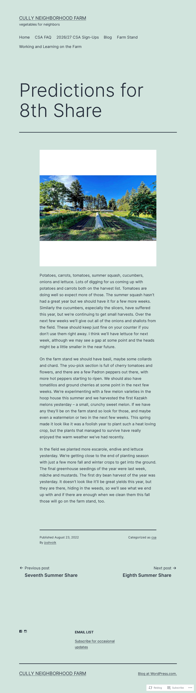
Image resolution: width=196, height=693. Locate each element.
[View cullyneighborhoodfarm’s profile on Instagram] (25, 631)
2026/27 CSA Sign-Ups (77, 37)
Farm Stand (127, 37)
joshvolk (50, 542)
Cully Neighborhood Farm (52, 18)
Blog (108, 37)
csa (153, 537)
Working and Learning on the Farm (50, 46)
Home (24, 37)
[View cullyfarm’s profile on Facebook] (20, 631)
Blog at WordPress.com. (157, 674)
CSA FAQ (43, 37)
